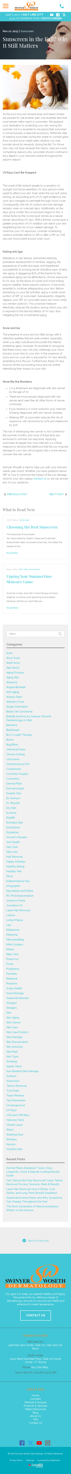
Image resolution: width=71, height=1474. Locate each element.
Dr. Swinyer (13, 798)
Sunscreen (27, 31)
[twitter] (30, 1443)
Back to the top (38, 1240)
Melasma (11, 934)
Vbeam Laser (14, 1124)
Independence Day (18, 881)
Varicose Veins (15, 1119)
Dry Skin (11, 808)
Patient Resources (35, 1409)
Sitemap (30, 1460)
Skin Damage (14, 1037)
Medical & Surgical (36, 1402)
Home (35, 1395)
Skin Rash (12, 1051)
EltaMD (10, 817)
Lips (8, 925)
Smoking (11, 1061)
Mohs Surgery (14, 944)
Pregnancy (12, 968)
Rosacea (11, 983)
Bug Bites (12, 744)
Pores (9, 964)
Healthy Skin (14, 871)
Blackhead (12, 730)
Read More (12, 553)
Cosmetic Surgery (17, 773)
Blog (35, 1412)
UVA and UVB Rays (17, 1115)
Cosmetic (35, 1398)
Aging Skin (12, 677)
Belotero (11, 725)
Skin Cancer (13, 1022)
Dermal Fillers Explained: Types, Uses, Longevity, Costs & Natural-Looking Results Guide (33, 1172)
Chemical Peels (15, 749)
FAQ (35, 1419)
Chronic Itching (15, 754)
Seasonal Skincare (17, 998)
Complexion (13, 769)
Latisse (10, 915)
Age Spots (12, 667)
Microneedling (15, 939)
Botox (10, 739)
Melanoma (12, 929)
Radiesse (11, 978)
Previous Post (17, 494)
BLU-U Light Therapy (19, 734)
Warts (10, 1129)
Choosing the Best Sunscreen (32, 526)
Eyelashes (12, 832)
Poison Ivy (12, 959)
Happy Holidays (16, 861)
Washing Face (14, 1134)
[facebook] (22, 1443)
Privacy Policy (16, 1460)
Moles (10, 949)
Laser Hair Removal (18, 910)
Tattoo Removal (16, 1085)
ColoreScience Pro (17, 764)
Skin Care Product (17, 1032)
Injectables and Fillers (19, 890)
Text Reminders (16, 1100)
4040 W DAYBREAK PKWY (35, 18)
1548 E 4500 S (24, 14)
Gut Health (13, 842)
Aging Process (15, 672)
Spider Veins (14, 1066)
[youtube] (39, 1443)
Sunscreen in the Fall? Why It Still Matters (35, 42)
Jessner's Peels (15, 900)
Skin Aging (12, 1017)
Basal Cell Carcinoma (19, 711)
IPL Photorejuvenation (19, 895)
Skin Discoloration (17, 1042)
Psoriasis (11, 973)
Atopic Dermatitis (17, 706)
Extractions (13, 827)
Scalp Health (14, 988)
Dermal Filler (14, 783)
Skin (8, 1012)
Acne (9, 653)
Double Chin (13, 793)
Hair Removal (14, 856)
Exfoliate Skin (14, 822)
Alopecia (11, 682)
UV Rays (11, 1110)
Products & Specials (35, 1405)
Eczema (11, 812)
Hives (9, 876)
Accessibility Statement (48, 1460)
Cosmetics (12, 778)
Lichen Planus (14, 920)
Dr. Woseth (13, 803)
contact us (39, 478)
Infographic (13, 886)
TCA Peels (12, 1090)
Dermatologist (15, 788)
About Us (35, 1416)
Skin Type (12, 1056)
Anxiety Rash (14, 696)
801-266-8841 (39, 1367)
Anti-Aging (12, 692)
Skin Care (23, 569)
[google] (48, 1443)
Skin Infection (14, 1046)
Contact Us (35, 1422)
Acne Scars (13, 657)
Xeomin (10, 1144)
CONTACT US (35, 1315)
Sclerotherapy (15, 993)
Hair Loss (11, 851)
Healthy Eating (15, 866)
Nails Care (12, 954)
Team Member (15, 1095)
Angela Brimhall (15, 687)
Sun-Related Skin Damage (22, 1071)
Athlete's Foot (15, 701)
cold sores (12, 759)
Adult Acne (13, 662)
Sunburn (11, 1076)
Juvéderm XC (14, 905)
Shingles (11, 1003)
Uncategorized (15, 1105)
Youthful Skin (14, 1149)
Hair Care (12, 847)
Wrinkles (11, 1139)
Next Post (56, 494)
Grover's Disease (16, 837)
